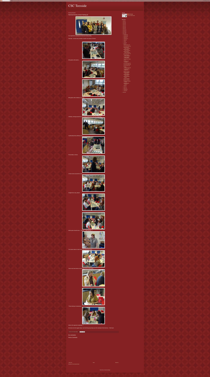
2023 (124, 24)
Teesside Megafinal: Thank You (127, 69)
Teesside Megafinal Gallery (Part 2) (126, 73)
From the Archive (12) (127, 65)
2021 (124, 27)
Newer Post (70, 362)
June (124, 42)
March (125, 88)
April (124, 86)
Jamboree (125, 85)
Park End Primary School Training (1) (127, 55)
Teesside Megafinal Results (126, 77)
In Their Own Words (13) (127, 46)
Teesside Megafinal (126, 78)
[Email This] (80, 331)
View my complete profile (131, 15)
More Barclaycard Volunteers (126, 61)
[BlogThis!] (81, 331)
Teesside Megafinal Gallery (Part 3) (126, 57)
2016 (124, 33)
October (125, 37)
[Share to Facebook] (83, 331)
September (125, 38)
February (125, 89)
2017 (124, 32)
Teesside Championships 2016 (127, 67)
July (124, 41)
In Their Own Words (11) (127, 63)
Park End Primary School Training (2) (127, 52)
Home (94, 362)
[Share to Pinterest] (84, 331)
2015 (124, 92)
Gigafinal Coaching (126, 71)
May (124, 43)
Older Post (116, 362)
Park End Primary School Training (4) (127, 48)
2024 (124, 23)
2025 (124, 22)
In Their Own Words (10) (127, 64)
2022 (124, 26)
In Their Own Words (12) (127, 53)
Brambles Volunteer (126, 79)
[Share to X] (82, 331)
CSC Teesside (77, 5)
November (125, 36)
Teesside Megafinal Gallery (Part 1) (126, 75)
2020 (124, 28)
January (125, 90)
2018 (124, 31)
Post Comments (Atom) (75, 364)
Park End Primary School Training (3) (127, 50)
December (125, 34)
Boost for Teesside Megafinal (126, 83)
